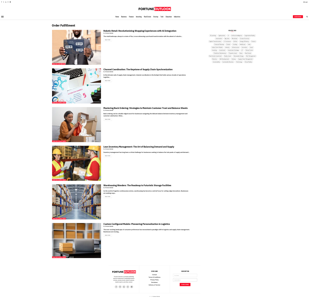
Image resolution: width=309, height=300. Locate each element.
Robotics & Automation (59, 64)
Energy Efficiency (244, 41)
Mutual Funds (249, 50)
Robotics (214, 59)
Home (117, 16)
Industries (177, 16)
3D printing (213, 35)
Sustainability (216, 62)
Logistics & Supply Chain (59, 102)
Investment (222, 50)
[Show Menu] (2, 16)
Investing (139, 16)
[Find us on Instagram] (8, 2)
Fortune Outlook (109, 33)
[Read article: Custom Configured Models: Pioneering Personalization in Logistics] (76, 240)
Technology (239, 62)
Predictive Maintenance (220, 53)
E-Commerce (227, 41)
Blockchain (234, 38)
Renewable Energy (238, 56)
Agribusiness (221, 35)
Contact (154, 274)
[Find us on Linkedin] (123, 286)
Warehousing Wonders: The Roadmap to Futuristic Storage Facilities (137, 185)
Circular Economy (244, 38)
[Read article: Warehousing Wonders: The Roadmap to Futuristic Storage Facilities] (76, 201)
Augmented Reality (250, 35)
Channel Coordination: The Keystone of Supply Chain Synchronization (138, 69)
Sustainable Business (228, 62)
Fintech (228, 44)
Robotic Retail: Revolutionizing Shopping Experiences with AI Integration (139, 30)
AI (228, 35)
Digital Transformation (215, 41)
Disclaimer (154, 282)
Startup (155, 16)
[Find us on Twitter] (3, 2)
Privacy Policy (154, 280)
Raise (240, 53)
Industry (227, 47)
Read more (108, 39)
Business (124, 16)
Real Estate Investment (215, 56)
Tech (161, 16)
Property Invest (233, 53)
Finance (131, 16)
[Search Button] (307, 17)
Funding (235, 44)
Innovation (244, 47)
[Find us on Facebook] (1, 2)
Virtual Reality (248, 62)
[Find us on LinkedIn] (5, 2)
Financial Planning (219, 44)
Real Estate (147, 16)
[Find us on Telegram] (10, 2)
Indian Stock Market (217, 47)
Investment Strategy (233, 50)
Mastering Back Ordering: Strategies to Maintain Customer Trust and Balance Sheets (145, 108)
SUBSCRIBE (298, 17)
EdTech (235, 41)
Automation (219, 38)
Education (169, 16)
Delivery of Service (154, 285)
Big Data (227, 38)
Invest (251, 47)
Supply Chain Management (245, 59)
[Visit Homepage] (154, 9)
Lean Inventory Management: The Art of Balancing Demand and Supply (138, 146)
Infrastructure (235, 47)
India (249, 44)
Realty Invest (227, 56)
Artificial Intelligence (236, 35)
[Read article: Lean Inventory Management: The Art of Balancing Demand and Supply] (76, 163)
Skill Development (224, 59)
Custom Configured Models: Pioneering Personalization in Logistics (136, 224)
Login (306, 2)
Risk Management (251, 56)
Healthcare (242, 44)
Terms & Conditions (154, 277)
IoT (242, 50)
